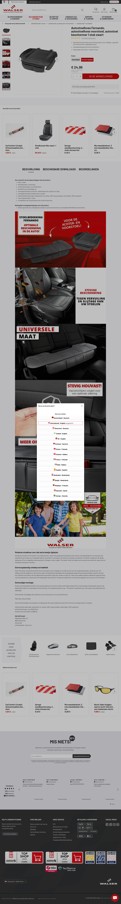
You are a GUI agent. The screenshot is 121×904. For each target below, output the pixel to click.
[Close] (81, 405)
